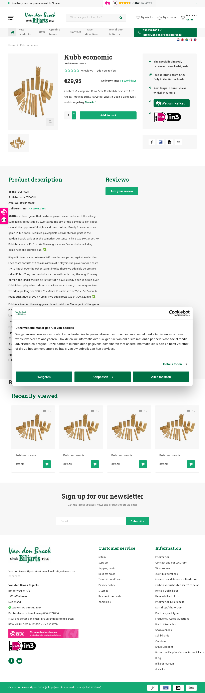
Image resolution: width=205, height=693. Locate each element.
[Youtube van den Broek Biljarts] (19, 661)
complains (104, 602)
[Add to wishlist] (48, 411)
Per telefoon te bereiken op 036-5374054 (33, 613)
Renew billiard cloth (167, 596)
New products (24, 32)
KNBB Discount (164, 647)
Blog (158, 658)
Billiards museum (165, 664)
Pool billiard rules (165, 624)
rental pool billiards (116, 32)
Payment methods (109, 596)
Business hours (106, 574)
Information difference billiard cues (176, 579)
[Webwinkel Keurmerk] (43, 633)
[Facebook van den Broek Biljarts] (11, 661)
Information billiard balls (169, 602)
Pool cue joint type (167, 613)
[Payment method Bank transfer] (178, 142)
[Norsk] (195, 39)
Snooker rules (163, 630)
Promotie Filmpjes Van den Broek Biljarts (179, 652)
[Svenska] (186, 39)
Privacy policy (106, 585)
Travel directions (91, 32)
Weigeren (44, 376)
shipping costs (106, 568)
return (102, 557)
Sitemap (103, 591)
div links (160, 669)
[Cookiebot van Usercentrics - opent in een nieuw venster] (172, 313)
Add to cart (108, 115)
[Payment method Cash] (152, 142)
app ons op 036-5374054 (26, 607)
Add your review (122, 191)
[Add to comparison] (43, 411)
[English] (182, 39)
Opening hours (54, 32)
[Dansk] (190, 39)
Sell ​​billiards (162, 635)
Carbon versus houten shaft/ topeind (177, 585)
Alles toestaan (161, 376)
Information (162, 557)
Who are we (162, 568)
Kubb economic (29, 45)
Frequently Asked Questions (172, 619)
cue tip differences (166, 574)
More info (91, 102)
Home (11, 45)
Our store (161, 641)
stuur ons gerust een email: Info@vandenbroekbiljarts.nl (41, 619)
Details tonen (172, 364)
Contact (75, 32)
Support (103, 563)
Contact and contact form (171, 563)
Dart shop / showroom (168, 607)
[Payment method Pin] (160, 142)
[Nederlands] (178, 39)
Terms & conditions (110, 579)
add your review (106, 71)
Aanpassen (100, 376)
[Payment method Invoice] (169, 142)
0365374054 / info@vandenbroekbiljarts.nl (162, 32)
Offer (42, 32)
